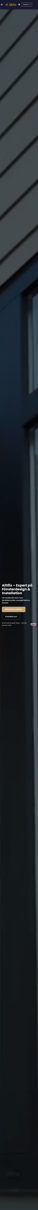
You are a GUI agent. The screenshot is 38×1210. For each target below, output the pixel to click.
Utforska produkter (13, 609)
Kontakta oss (11, 616)
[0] (19, 4)
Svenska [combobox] (26, 4)
